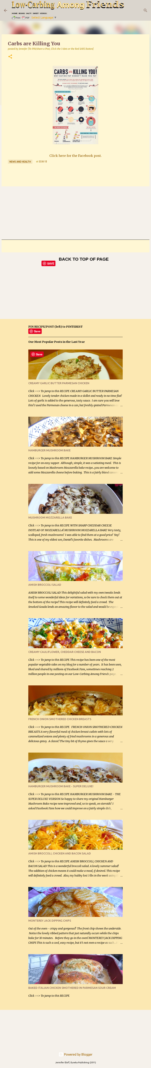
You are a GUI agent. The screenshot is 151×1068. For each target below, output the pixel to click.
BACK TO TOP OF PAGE (84, 259)
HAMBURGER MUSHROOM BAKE (49, 450)
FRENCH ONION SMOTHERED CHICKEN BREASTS (59, 719)
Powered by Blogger (77, 1054)
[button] (10, 56)
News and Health (20, 161)
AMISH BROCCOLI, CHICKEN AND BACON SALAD (59, 853)
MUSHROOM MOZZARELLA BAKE (50, 517)
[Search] (145, 10)
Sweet (36, 13)
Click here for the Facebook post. (75, 156)
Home (14, 13)
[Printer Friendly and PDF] (21, 19)
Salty (28, 13)
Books (22, 13)
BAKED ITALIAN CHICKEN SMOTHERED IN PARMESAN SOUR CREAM (72, 987)
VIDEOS (43, 13)
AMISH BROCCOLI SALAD (44, 584)
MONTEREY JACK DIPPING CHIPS (49, 920)
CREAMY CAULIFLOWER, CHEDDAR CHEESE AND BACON (64, 651)
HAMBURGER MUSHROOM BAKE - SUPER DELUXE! (60, 786)
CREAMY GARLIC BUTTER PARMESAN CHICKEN (58, 383)
